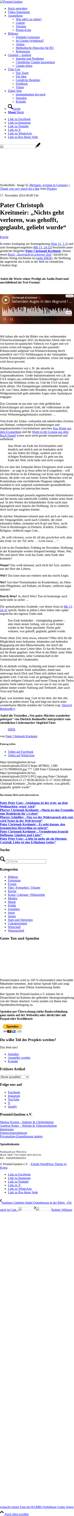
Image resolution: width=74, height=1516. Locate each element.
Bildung (13, 877)
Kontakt (13, 1328)
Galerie (20, 22)
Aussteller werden (19, 1325)
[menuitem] (41, 8)
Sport (11, 912)
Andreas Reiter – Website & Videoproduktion (28, 1393)
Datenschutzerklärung (13, 1400)
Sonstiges (14, 909)
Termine (21, 26)
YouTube (13, 1367)
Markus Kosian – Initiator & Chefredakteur (27, 1389)
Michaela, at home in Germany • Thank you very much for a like (35, 186)
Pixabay (52, 188)
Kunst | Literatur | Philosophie (26, 894)
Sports (12, 916)
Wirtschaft (14, 927)
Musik (12, 902)
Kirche (4, 237)
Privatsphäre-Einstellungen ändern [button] (21, 1404)
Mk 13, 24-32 (42, 247)
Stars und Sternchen (20, 919)
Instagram (14, 1363)
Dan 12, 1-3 (59, 243)
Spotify (12, 1374)
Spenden (13, 1321)
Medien (12, 898)
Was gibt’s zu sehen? (29, 19)
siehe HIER (44, 258)
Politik (12, 905)
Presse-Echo (23, 30)
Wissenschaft (16, 930)
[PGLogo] (11, 1)
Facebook (14, 1359)
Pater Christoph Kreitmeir (21, 736)
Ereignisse (14, 880)
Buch (30, 254)
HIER (11, 729)
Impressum (7, 1396)
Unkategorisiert (17, 923)
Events (12, 884)
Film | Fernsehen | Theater (24, 887)
